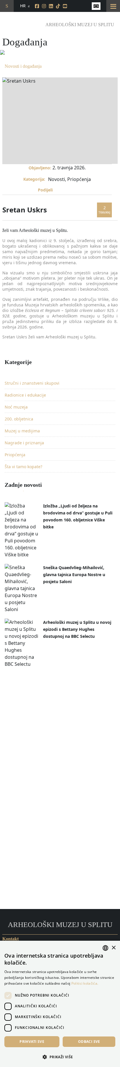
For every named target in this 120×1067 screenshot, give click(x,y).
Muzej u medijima (22, 431)
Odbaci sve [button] (89, 1041)
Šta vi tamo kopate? (23, 466)
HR (23, 5)
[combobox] (105, 948)
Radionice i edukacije (25, 395)
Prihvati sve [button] (32, 1041)
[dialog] (60, 1004)
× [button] (113, 948)
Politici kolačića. (84, 983)
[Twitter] (65, 191)
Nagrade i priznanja (24, 442)
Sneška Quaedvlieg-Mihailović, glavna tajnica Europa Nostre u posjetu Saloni (74, 574)
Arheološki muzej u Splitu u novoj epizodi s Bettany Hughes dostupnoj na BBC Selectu (77, 629)
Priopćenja (79, 179)
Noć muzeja (16, 407)
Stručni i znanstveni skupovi (32, 383)
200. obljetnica (19, 419)
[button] (60, 1056)
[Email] (72, 191)
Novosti (56, 179)
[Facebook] (58, 191)
